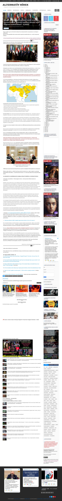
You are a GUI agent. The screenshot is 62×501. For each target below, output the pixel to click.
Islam (48, 400)
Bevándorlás (28, 10)
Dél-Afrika (46, 384)
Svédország (53, 419)
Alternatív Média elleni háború (49, 370)
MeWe (31, 0)
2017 (45, 130)
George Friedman (47, 394)
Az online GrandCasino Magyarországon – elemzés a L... (51, 90)
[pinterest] (48, 1)
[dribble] (51, 1)
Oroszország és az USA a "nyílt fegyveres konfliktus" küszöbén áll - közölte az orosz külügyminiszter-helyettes (34, 295)
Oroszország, (21, 26)
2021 (45, 126)
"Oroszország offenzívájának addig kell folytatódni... (51, 81)
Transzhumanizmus (47, 424)
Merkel (48, 408)
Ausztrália (46, 373)
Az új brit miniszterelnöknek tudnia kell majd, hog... (51, 79)
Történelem (46, 427)
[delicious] (58, 1)
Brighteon (27, 0)
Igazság (54, 397)
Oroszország (46, 413)
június (46, 121)
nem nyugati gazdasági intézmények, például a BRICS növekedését (19, 212)
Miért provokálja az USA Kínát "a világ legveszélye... (51, 74)
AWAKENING (50, 367)
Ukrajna (45, 429)
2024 (45, 64)
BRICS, (11, 26)
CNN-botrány (48, 381)
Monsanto (52, 408)
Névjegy (35, 0)
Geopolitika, (17, 26)
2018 (45, 129)
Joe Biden (45, 402)
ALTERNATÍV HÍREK (15, 4)
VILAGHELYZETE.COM (17, 498)
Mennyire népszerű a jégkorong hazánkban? (15, 414)
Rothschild (50, 418)
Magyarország (16, 10)
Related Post (5, 282)
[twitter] (45, 1)
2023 (45, 65)
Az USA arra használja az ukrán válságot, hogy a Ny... (51, 93)
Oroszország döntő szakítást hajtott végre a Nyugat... (52, 115)
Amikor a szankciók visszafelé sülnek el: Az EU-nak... (52, 101)
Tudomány (52, 426)
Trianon (53, 424)
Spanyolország (46, 419)
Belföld (53, 373)
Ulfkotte (49, 429)
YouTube (18, 0)
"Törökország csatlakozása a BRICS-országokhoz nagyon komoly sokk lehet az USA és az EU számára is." (19, 220)
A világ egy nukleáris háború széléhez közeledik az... (51, 83)
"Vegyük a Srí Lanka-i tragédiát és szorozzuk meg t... (50, 85)
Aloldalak (51, 364)
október (46, 69)
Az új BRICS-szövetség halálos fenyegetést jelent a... (50, 113)
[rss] (53, 1)
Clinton (53, 381)
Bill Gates (45, 376)
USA (55, 427)
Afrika (45, 368)
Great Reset (53, 394)
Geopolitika (51, 392)
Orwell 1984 (52, 413)
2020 (45, 127)
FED (44, 389)
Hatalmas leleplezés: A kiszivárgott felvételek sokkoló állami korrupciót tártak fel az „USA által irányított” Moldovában (21, 295)
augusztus (47, 71)
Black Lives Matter (52, 376)
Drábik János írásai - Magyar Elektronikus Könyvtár (50, 324)
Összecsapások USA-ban (48, 434)
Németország (52, 410)
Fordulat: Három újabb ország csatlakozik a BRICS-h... (51, 88)
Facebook (14, 0)
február (46, 124)
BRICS (50, 373)
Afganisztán (56, 367)
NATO (56, 408)
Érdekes (49, 10)
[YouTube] (56, 497)
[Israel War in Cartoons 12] (7, 399)
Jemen (54, 400)
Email (38, 0)
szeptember (47, 70)
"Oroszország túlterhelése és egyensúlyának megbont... (49, 120)
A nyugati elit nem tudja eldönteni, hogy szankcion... (51, 117)
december (47, 67)
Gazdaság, (14, 26)
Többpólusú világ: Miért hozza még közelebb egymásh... (50, 106)
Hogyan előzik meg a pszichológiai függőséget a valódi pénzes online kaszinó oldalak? (23, 418)
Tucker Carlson (46, 426)
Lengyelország (53, 405)
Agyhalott (49, 368)
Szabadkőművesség (47, 421)
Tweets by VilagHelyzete (47, 281)
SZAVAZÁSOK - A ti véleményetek (56, 365)
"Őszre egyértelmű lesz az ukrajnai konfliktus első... (50, 102)
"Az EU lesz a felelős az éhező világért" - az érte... (51, 104)
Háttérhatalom (43, 10)
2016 (45, 131)
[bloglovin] (50, 1)
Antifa (57, 370)
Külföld (22, 10)
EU (49, 384)
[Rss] (58, 497)
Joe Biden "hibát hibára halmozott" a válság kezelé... (51, 119)
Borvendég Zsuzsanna (53, 378)
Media (45, 408)
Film (51, 389)
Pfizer (45, 416)
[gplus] (46, 1)
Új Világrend (52, 435)
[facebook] (43, 1)
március (46, 123)
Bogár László (46, 378)
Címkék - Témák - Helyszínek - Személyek (46, 365)
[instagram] (56, 1)
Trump (57, 424)
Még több (39, 282)
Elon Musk (46, 386)
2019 (45, 128)
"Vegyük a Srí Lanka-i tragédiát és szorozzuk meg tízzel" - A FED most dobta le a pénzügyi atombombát (19, 270)
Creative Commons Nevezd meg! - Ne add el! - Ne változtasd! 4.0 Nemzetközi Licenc (51, 461)
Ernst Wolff (55, 386)
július (46, 72)
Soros (54, 418)
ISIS (50, 397)
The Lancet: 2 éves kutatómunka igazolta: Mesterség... (51, 95)
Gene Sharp (46, 392)
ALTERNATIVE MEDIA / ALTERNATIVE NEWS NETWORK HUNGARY (45, 498)
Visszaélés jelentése (47, 362)
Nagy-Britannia (46, 410)
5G (44, 367)
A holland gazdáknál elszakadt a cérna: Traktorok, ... (51, 111)
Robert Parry (53, 416)
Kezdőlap (9, 0)
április (46, 122)
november (47, 68)
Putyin (48, 416)
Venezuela (54, 429)
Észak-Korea (50, 432)
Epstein (50, 386)
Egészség (52, 384)
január (46, 125)
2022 (45, 66)
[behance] (55, 1)
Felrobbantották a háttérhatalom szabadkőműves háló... (50, 110)
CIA (44, 381)
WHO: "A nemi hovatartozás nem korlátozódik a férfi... (50, 92)
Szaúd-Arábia (54, 421)
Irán (45, 400)
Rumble (22, 0)
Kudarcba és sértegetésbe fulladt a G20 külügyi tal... (51, 99)
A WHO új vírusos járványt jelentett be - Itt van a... (52, 76)
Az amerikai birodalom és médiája (49, 323)
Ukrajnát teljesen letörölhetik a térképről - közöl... (51, 108)
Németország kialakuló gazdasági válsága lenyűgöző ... (51, 97)
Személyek (9, 10)
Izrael (51, 400)
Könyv (45, 405)
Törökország (51, 427)
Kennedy (54, 402)
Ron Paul (45, 418)
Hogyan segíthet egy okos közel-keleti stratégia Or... (51, 77)
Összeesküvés (35, 10)
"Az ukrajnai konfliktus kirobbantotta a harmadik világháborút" (14, 274)
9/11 (47, 367)
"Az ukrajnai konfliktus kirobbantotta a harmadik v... (51, 86)
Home (5, 10)
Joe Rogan (50, 402)
